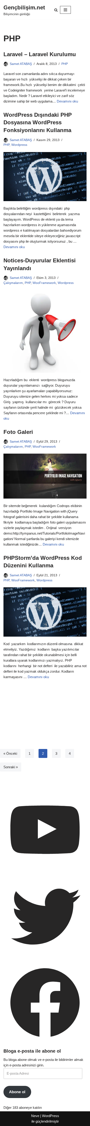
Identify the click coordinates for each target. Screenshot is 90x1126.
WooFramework (44, 283)
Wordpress (19, 145)
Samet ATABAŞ (21, 64)
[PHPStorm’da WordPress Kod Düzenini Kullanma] (45, 611)
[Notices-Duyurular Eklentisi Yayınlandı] (45, 331)
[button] (56, 10)
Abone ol (17, 1092)
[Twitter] (45, 956)
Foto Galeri (18, 432)
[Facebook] (45, 1043)
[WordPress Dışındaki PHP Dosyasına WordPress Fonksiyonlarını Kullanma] (45, 176)
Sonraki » (10, 767)
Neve (35, 1116)
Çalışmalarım (13, 283)
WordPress (50, 1116)
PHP (64, 64)
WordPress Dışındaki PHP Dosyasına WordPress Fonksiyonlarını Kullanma (37, 122)
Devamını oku (67, 101)
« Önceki (10, 753)
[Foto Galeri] (45, 476)
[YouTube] (45, 870)
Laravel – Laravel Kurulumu (39, 54)
